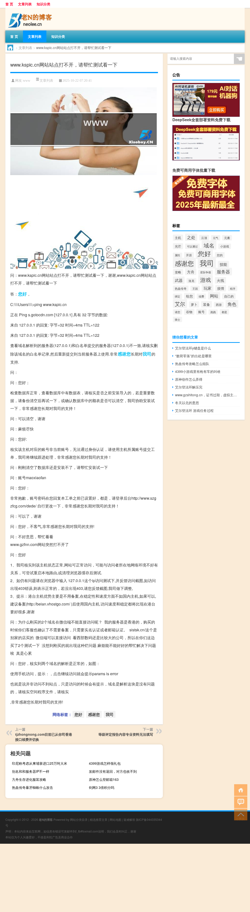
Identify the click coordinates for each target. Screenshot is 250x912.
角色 (232, 304)
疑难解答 (129, 819)
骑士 (177, 319)
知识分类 (43, 3)
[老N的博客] (31, 9)
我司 (147, 354)
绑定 (177, 296)
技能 (223, 264)
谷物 (189, 311)
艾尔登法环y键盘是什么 (193, 348)
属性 (177, 255)
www (26, 80)
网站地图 (115, 819)
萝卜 (194, 304)
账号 (201, 311)
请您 (177, 312)
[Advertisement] (125, 878)
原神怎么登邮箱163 (104, 779)
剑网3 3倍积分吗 (101, 787)
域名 (209, 245)
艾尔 (180, 303)
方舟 (190, 271)
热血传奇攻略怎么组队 (192, 363)
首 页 (9, 3)
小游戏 (224, 246)
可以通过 (192, 246)
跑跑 (213, 312)
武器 (179, 280)
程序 (232, 288)
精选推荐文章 (98, 819)
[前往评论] (239, 801)
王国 (195, 288)
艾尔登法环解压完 (188, 387)
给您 (189, 296)
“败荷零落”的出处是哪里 (193, 355)
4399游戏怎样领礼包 (105, 763)
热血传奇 (181, 288)
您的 (220, 255)
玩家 (207, 288)
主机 (178, 237)
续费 (201, 296)
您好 (22, 294)
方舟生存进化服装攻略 (29, 779)
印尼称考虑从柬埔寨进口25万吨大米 (39, 763)
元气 (215, 238)
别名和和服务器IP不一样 (30, 771)
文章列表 (25, 3)
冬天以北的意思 (187, 402)
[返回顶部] (239, 814)
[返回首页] (239, 789)
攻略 (178, 272)
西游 (219, 305)
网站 (214, 296)
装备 (206, 304)
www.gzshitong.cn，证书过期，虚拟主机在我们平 (207, 394)
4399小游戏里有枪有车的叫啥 (197, 371)
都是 (224, 312)
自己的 (229, 296)
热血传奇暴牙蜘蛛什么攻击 (32, 787)
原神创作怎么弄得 (188, 379)
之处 (191, 237)
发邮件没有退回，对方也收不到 (113, 771)
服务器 (223, 271)
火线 (220, 280)
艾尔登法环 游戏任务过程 (194, 410)
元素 (227, 238)
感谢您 (124, 354)
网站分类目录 (79, 819)
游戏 (205, 279)
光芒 (178, 246)
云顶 (204, 238)
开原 (189, 255)
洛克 (191, 281)
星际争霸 (205, 272)
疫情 (220, 288)
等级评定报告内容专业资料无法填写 (125, 734)
